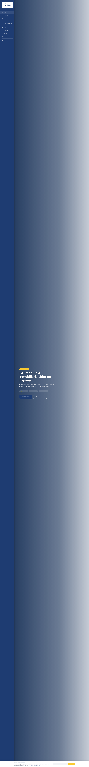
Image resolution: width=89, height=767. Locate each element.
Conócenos (6, 27)
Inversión (5, 33)
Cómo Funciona (7, 20)
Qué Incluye (6, 30)
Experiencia (6, 15)
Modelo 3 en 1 (6, 18)
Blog (4, 40)
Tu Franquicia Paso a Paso (7, 24)
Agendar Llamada (41, 396)
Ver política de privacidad (35, 765)
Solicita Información (26, 396)
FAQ (4, 36)
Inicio (5, 12)
